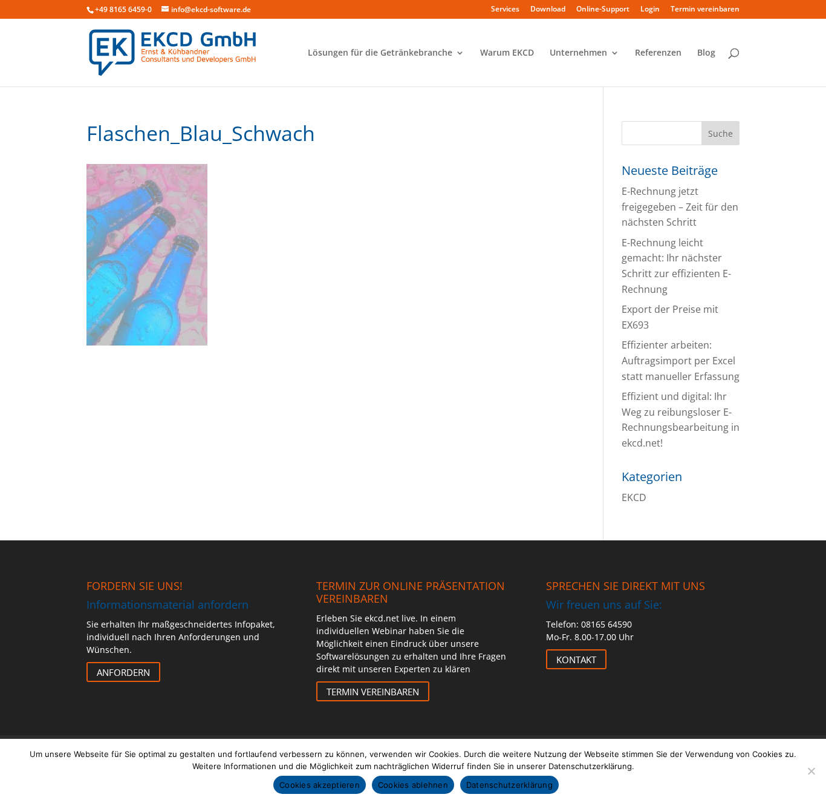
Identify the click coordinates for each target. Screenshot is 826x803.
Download (547, 9)
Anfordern (123, 672)
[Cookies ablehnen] (811, 771)
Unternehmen (578, 53)
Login (650, 9)
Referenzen (658, 53)
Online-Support (602, 9)
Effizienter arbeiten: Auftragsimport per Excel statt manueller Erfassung (681, 360)
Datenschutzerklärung (509, 785)
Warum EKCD (507, 53)
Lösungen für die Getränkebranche (380, 53)
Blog (706, 53)
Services (505, 9)
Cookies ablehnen (413, 785)
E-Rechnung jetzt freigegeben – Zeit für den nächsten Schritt (680, 207)
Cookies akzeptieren (319, 785)
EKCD (634, 497)
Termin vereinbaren (705, 9)
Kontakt (576, 659)
